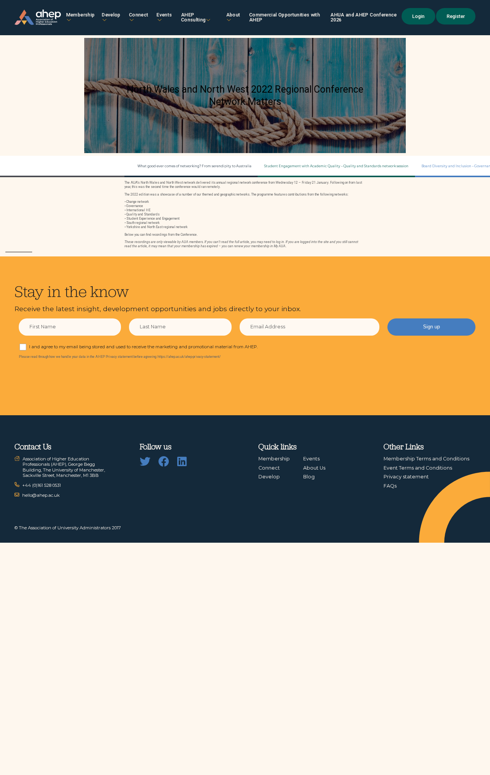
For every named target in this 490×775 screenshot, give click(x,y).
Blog (309, 477)
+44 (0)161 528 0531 (41, 485)
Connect (269, 468)
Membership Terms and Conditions (426, 459)
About (233, 15)
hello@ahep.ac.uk (41, 495)
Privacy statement (406, 477)
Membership (80, 15)
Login (418, 16)
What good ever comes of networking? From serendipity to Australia (194, 166)
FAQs (390, 486)
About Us (314, 468)
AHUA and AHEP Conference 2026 (363, 17)
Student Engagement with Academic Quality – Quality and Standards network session (336, 166)
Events (164, 15)
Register (456, 16)
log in (280, 242)
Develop (111, 15)
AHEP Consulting (193, 17)
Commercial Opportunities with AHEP (284, 17)
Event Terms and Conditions (418, 468)
